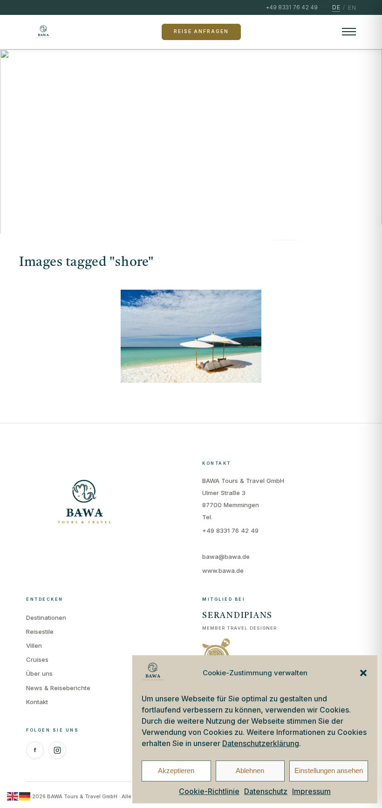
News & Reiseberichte (58, 688)
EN (352, 7)
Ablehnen (250, 770)
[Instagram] (57, 750)
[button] (363, 673)
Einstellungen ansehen (328, 770)
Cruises (37, 659)
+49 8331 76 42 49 (230, 530)
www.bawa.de (223, 570)
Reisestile (40, 631)
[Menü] (349, 32)
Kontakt (37, 702)
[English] (13, 796)
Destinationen (46, 617)
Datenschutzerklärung (260, 743)
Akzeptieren (176, 770)
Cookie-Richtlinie (209, 791)
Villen (34, 645)
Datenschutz (265, 791)
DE (336, 7)
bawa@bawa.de (226, 556)
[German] (25, 796)
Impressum (311, 791)
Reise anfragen (201, 31)
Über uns (39, 673)
